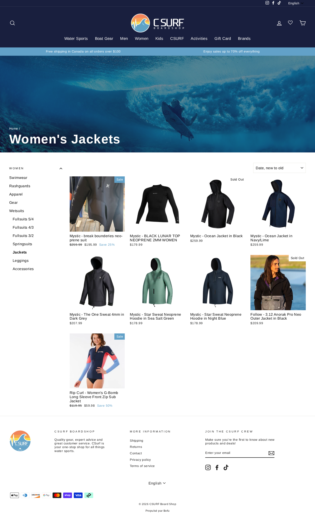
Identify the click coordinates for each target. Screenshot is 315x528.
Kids (159, 38)
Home (13, 128)
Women (142, 38)
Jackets (20, 252)
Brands (244, 38)
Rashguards (19, 186)
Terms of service (142, 466)
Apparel (16, 194)
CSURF (177, 38)
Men (124, 38)
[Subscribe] (271, 453)
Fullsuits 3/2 (23, 236)
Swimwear (18, 178)
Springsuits (22, 244)
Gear (13, 202)
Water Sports (76, 38)
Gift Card (222, 38)
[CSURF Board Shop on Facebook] (217, 467)
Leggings (21, 261)
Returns (136, 447)
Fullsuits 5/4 (23, 219)
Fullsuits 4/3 (23, 227)
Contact (136, 453)
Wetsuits (16, 211)
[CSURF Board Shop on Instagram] (208, 467)
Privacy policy (140, 459)
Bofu (166, 510)
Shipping (136, 440)
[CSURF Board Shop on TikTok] (226, 467)
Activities (199, 38)
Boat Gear (104, 38)
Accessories (23, 269)
